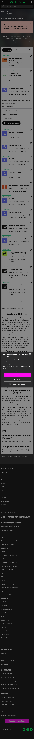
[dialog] (17, 369)
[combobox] (30, 354)
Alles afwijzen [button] (18, 379)
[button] (17, 371)
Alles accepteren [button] (18, 375)
